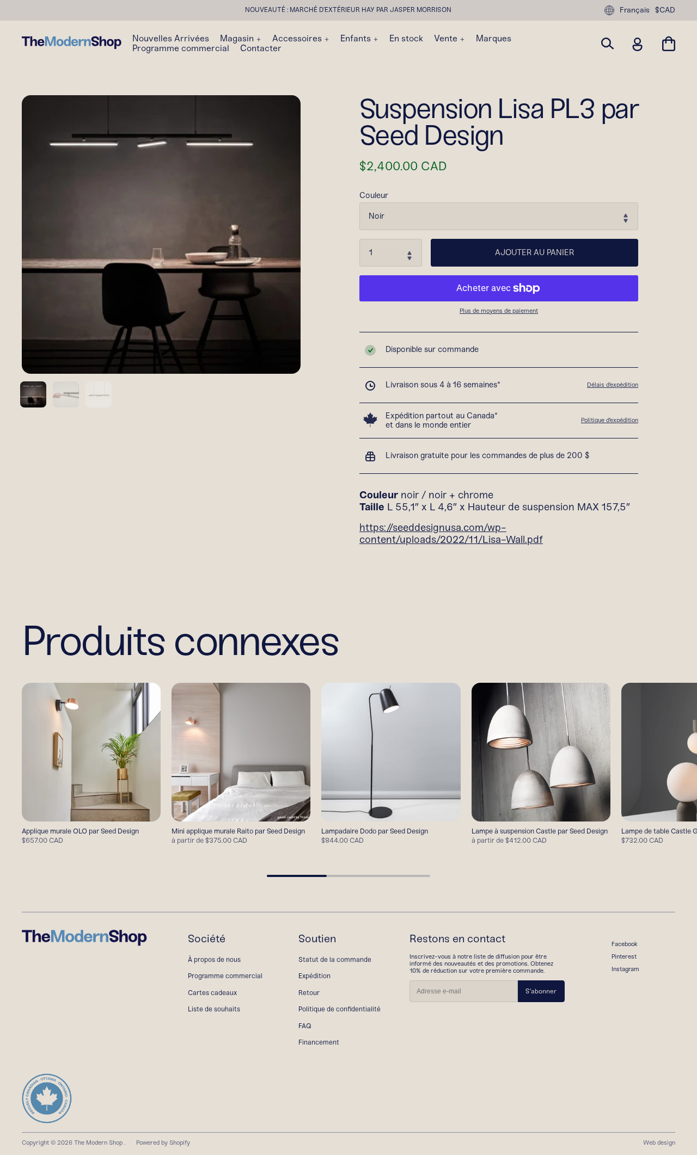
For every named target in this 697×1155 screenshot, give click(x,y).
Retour (309, 993)
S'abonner (541, 991)
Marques (493, 39)
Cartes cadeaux (212, 993)
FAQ (304, 1026)
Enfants (356, 39)
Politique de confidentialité (339, 1009)
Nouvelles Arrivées (170, 39)
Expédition (314, 976)
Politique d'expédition (609, 420)
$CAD (665, 10)
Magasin (238, 39)
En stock (406, 39)
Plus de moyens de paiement (499, 310)
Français (635, 10)
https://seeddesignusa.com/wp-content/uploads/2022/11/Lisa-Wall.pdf (451, 534)
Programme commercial (180, 48)
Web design (659, 1142)
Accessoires (298, 39)
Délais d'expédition (612, 384)
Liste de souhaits (214, 1009)
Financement (318, 1042)
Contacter (261, 48)
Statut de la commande (334, 959)
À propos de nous (214, 959)
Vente (447, 39)
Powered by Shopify (163, 1142)
